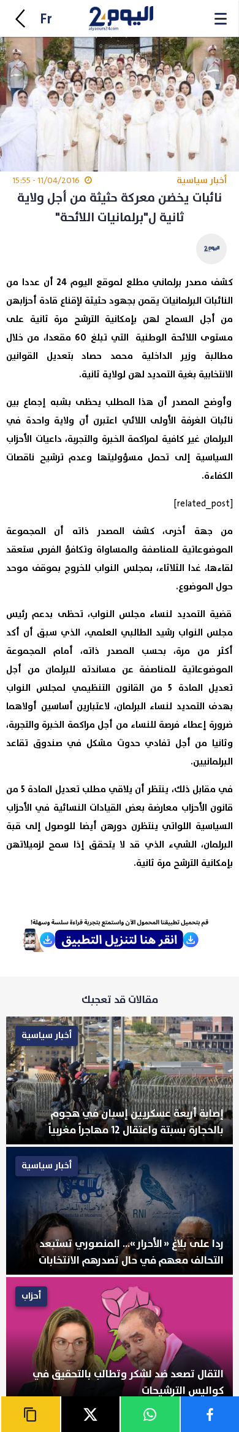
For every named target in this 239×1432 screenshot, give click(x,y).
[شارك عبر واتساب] (150, 1414)
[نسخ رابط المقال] (30, 1414)
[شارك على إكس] (90, 1414)
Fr (46, 19)
